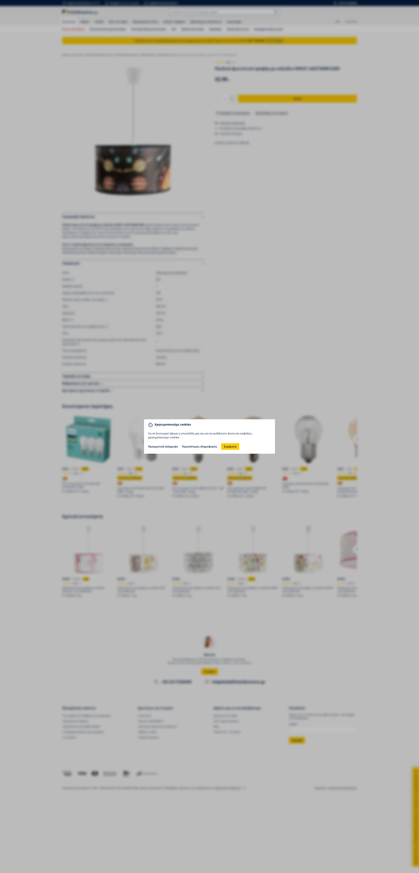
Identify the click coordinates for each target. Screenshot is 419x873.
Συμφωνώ (230, 446)
